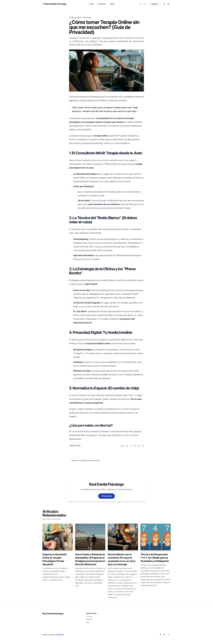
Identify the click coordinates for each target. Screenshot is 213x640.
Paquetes (154, 4)
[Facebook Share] (131, 446)
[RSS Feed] (144, 4)
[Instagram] (168, 4)
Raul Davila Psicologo (52, 613)
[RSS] (168, 635)
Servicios (102, 4)
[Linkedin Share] (135, 446)
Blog (112, 4)
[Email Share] (142, 446)
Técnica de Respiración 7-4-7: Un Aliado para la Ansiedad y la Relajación (154, 558)
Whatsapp (105, 496)
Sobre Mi (89, 616)
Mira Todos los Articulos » (52, 519)
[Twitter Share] (127, 446)
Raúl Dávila (59, 635)
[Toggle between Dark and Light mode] (140, 4)
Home (91, 4)
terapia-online (75, 446)
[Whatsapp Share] (139, 446)
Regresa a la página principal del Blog (86, 460)
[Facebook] (164, 4)
